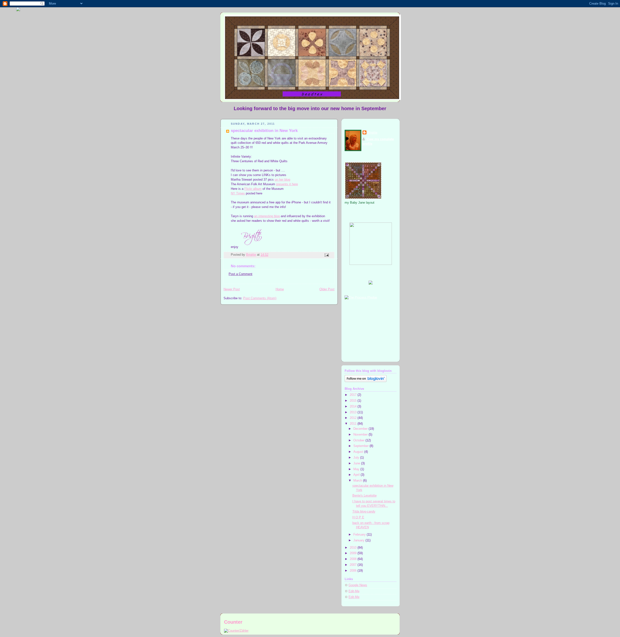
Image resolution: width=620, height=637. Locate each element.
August (358, 451)
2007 (353, 565)
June (357, 463)
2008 (353, 559)
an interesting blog (267, 216)
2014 (353, 406)
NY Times (238, 193)
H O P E (358, 517)
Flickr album (253, 189)
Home (280, 289)
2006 (353, 570)
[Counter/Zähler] (236, 630)
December (361, 428)
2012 (353, 418)
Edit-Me (354, 591)
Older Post (326, 289)
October (359, 440)
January (359, 540)
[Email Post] (326, 255)
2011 (353, 423)
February (360, 534)
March (358, 480)
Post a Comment (240, 274)
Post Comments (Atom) (259, 298)
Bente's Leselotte (364, 495)
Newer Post (232, 289)
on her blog (282, 179)
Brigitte (372, 132)
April (357, 474)
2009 (353, 553)
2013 (353, 412)
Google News (358, 585)
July (356, 457)
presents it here (287, 184)
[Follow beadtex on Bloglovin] (366, 381)
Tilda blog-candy (363, 511)
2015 (353, 400)
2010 (353, 547)
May (356, 469)
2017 (353, 395)
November (361, 434)
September (361, 446)
